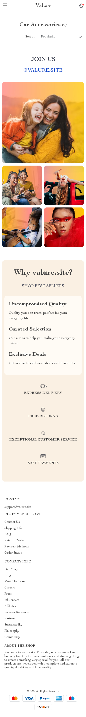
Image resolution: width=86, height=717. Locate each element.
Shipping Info (13, 528)
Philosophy (11, 631)
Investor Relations (16, 612)
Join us (43, 59)
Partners (10, 618)
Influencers (11, 600)
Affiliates (10, 606)
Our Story (11, 569)
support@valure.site (17, 507)
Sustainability (13, 624)
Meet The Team (15, 581)
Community (12, 637)
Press (8, 594)
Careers (9, 587)
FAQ (7, 534)
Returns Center (14, 540)
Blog (7, 575)
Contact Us (12, 522)
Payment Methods (16, 546)
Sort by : (31, 36)
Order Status (13, 553)
